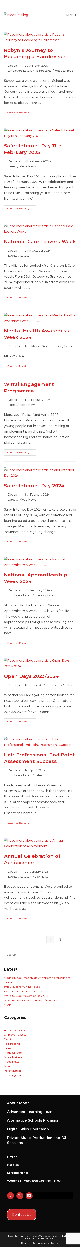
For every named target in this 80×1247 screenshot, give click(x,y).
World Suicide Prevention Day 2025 (26, 995)
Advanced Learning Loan (30, 1112)
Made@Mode (64, 70)
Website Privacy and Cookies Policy (34, 1180)
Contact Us (21, 1215)
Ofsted (12, 1157)
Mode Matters (13, 1057)
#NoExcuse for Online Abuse (22, 986)
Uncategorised (13, 1075)
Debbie (13, 65)
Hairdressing (43, 70)
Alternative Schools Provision (33, 1120)
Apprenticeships (14, 1030)
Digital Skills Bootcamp (28, 1129)
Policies (13, 1165)
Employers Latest (20, 70)
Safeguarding (17, 1173)
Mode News (27, 166)
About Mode (18, 1103)
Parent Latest (12, 1070)
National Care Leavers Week (40, 241)
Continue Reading (21, 113)
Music (7, 1066)
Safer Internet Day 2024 (34, 485)
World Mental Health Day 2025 (23, 991)
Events (12, 255)
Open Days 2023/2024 (31, 676)
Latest (12, 166)
